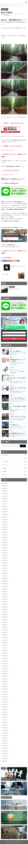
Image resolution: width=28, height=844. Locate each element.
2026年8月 (4, 483)
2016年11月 (4, 671)
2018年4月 (4, 627)
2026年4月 (4, 493)
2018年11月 (4, 609)
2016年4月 (4, 686)
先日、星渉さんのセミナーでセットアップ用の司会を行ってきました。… (17, 354)
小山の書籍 (14, 471)
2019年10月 (4, 583)
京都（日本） (6, 5)
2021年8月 (4, 560)
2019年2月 (4, 601)
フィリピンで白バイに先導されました (17, 397)
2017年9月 (4, 645)
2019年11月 (4, 581)
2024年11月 (4, 498)
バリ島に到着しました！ (14, 424)
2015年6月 (4, 712)
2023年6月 (4, 524)
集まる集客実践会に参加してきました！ (18, 433)
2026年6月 (4, 488)
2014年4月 (4, 748)
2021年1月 (4, 565)
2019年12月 (4, 578)
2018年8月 (4, 617)
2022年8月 (4, 547)
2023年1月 (4, 537)
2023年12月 (4, 509)
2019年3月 (4, 599)
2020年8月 (4, 568)
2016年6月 (4, 681)
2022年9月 (4, 545)
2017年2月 (4, 663)
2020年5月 (4, 573)
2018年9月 (4, 614)
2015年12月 (4, 696)
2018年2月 (4, 632)
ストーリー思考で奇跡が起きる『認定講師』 (18, 407)
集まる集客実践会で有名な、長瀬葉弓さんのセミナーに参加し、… (17, 436)
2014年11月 (4, 730)
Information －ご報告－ (6, 797)
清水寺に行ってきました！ (14, 289)
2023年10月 (4, 514)
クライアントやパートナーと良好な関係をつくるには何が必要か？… (17, 372)
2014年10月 (4, 732)
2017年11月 (4, 640)
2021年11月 (4, 555)
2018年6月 (4, 622)
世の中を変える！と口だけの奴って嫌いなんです (18, 388)
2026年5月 (4, 491)
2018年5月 (4, 624)
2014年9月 (4, 735)
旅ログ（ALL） (14, 474)
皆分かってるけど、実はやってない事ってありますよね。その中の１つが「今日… (17, 382)
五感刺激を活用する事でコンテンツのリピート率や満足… (18, 360)
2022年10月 (4, 542)
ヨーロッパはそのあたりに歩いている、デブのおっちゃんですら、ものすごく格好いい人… (17, 419)
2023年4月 (4, 529)
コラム (14, 458)
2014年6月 (4, 743)
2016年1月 (4, 694)
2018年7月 (4, 619)
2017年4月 (4, 658)
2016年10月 (4, 673)
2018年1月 (4, 635)
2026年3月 (4, 496)
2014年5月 (4, 745)
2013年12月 (4, 758)
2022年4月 (4, 552)
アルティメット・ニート (14, 369)
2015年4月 (4, 717)
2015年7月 (4, 709)
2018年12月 (4, 606)
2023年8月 (4, 519)
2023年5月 (4, 527)
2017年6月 (4, 653)
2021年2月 (4, 563)
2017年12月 (4, 637)
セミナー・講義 (14, 461)
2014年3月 (4, 750)
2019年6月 (4, 591)
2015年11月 (4, 699)
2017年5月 (4, 655)
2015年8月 (4, 707)
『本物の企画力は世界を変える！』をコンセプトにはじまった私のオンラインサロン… (17, 392)
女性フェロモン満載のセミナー (16, 351)
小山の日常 (14, 468)
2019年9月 (4, 586)
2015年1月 (4, 725)
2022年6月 (4, 550)
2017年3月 (4, 660)
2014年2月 (4, 753)
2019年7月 (4, 588)
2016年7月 (4, 678)
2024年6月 (4, 501)
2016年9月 (4, 676)
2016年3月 (4, 689)
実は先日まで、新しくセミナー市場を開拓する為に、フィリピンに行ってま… (17, 400)
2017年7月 (4, 650)
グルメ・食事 (14, 455)
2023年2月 (4, 534)
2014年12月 (4, 727)
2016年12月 (4, 668)
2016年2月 (4, 691)
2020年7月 (4, 570)
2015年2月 (4, 722)
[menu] (26, 2)
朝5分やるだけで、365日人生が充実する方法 (18, 378)
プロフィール (14, 464)
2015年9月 (4, 704)
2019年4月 (4, 596)
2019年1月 (4, 604)
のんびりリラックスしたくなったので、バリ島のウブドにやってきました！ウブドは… (17, 427)
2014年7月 (4, 740)
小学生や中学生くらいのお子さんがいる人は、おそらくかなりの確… (17, 364)
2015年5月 (4, 714)
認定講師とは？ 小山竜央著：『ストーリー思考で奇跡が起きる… (18, 410)
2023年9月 (4, 516)
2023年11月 (4, 511)
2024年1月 (4, 506)
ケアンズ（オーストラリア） (7, 826)
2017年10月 (4, 642)
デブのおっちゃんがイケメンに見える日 (18, 416)
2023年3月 (4, 532)
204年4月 (4, 761)
